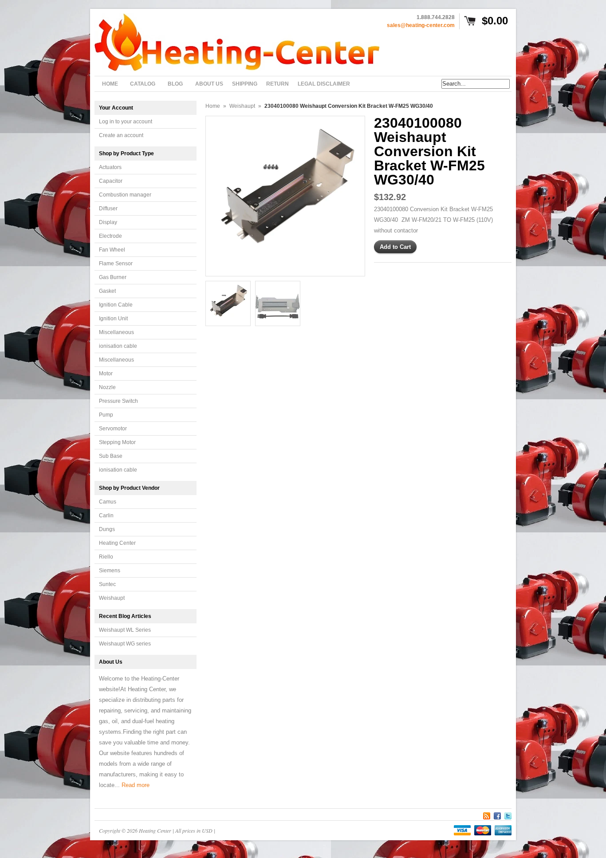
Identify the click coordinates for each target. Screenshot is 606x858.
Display (108, 222)
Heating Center (117, 543)
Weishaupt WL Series (125, 630)
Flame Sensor (116, 263)
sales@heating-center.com (421, 25)
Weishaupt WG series (125, 644)
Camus (107, 502)
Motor (106, 373)
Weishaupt (112, 598)
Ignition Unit (113, 318)
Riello (106, 557)
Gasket (107, 291)
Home (212, 106)
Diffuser (108, 208)
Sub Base (110, 456)
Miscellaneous (116, 332)
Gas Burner (112, 277)
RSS (486, 814)
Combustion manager (125, 195)
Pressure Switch (118, 401)
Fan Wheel (112, 250)
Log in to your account (125, 121)
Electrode (110, 236)
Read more (136, 785)
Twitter (508, 814)
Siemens (109, 570)
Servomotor (113, 428)
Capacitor (110, 181)
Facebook (497, 814)
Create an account (121, 135)
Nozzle (107, 387)
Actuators (110, 167)
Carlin (106, 515)
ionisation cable (118, 346)
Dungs (107, 529)
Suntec (107, 584)
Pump (106, 415)
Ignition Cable (116, 305)
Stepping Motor (117, 442)
